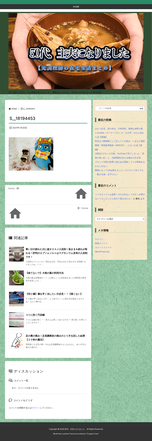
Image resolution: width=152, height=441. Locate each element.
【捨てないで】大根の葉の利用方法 (45, 272)
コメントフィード (103, 247)
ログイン (36, 407)
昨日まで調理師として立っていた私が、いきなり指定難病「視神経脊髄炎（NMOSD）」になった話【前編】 (120, 145)
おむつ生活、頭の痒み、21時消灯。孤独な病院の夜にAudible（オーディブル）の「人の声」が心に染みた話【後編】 (119, 132)
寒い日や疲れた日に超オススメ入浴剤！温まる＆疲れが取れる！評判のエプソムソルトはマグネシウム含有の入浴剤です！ (56, 253)
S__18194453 (29, 109)
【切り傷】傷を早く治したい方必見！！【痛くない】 (54, 293)
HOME (14, 109)
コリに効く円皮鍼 (35, 314)
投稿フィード (101, 243)
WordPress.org (102, 251)
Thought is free (92, 434)
